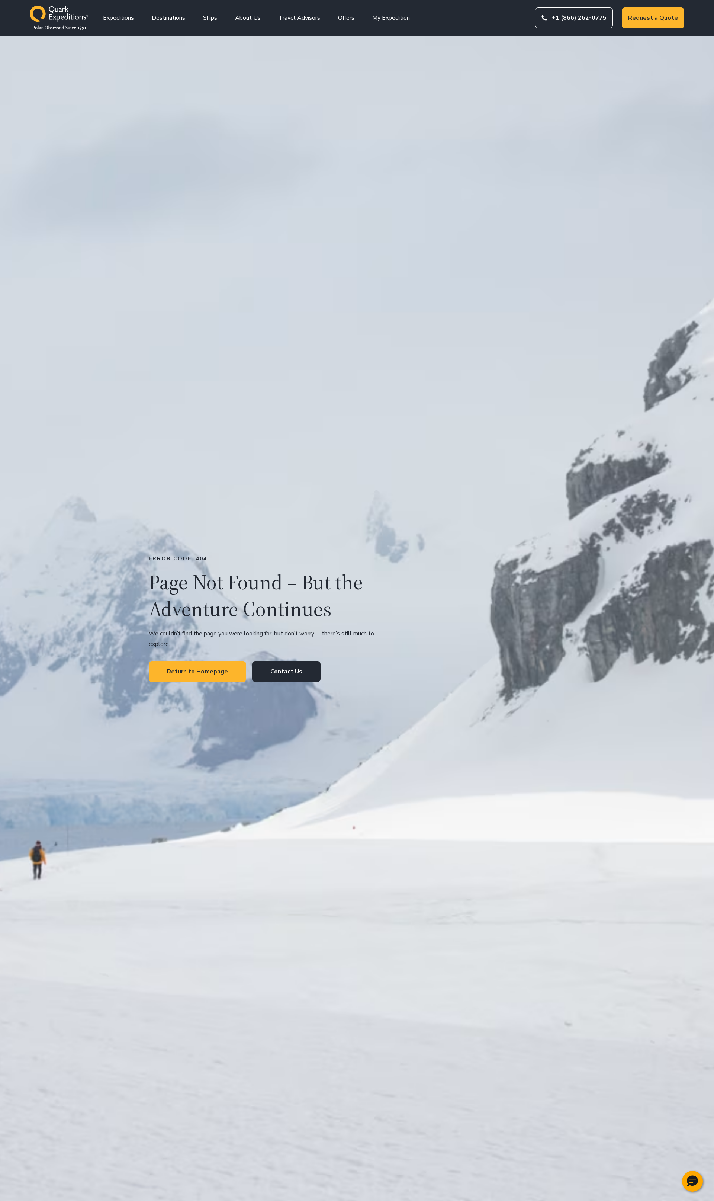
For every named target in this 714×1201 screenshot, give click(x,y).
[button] (692, 1181)
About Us (248, 18)
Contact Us (286, 671)
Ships (210, 18)
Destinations (168, 18)
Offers (346, 18)
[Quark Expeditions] (59, 18)
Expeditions (118, 18)
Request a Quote (653, 18)
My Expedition (391, 18)
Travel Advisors (299, 18)
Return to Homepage (197, 671)
